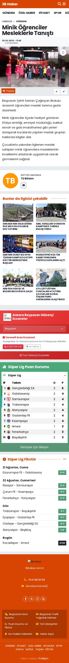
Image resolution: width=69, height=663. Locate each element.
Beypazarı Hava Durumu (16, 615)
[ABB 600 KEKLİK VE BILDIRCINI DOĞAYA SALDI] (18, 277)
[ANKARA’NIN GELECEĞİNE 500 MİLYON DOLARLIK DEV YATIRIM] (18, 212)
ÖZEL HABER (26, 13)
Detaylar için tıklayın (34, 447)
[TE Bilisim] (10, 180)
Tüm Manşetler (48, 624)
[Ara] (59, 4)
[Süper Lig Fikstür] (64, 459)
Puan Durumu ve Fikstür (16, 625)
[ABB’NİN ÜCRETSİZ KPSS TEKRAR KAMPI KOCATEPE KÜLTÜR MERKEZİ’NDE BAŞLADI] (18, 243)
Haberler (7, 21)
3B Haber (10, 4)
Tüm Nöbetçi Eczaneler (36, 355)
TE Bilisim (27, 178)
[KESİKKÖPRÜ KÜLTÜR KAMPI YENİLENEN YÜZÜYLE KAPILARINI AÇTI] (51, 243)
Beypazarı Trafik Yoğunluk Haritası (47, 615)
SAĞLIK (29, 649)
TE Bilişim (43, 658)
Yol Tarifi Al (34, 346)
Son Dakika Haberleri (20, 634)
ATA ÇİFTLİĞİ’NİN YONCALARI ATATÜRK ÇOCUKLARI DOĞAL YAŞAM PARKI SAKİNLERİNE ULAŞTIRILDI (50, 294)
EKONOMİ (48, 645)
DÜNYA (20, 649)
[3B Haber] (34, 561)
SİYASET (44, 13)
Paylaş (10, 91)
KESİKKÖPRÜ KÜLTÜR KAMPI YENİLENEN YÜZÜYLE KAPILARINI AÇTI (50, 257)
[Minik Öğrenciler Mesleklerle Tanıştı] (34, 67)
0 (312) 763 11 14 (14, 346)
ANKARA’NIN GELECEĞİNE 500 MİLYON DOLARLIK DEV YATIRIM (17, 226)
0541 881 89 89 (36, 579)
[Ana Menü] (64, 4)
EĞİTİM (49, 649)
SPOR (57, 13)
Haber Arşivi (47, 634)
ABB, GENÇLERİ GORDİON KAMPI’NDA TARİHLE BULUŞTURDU (50, 226)
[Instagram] (37, 598)
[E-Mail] (23, 185)
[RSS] (43, 598)
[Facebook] (25, 598)
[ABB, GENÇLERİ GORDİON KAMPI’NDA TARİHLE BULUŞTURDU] (51, 212)
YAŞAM (39, 649)
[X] (31, 598)
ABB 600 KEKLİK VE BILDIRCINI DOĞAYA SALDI (17, 290)
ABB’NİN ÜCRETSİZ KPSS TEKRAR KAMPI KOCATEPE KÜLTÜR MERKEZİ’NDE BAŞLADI (18, 258)
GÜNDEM (8, 13)
